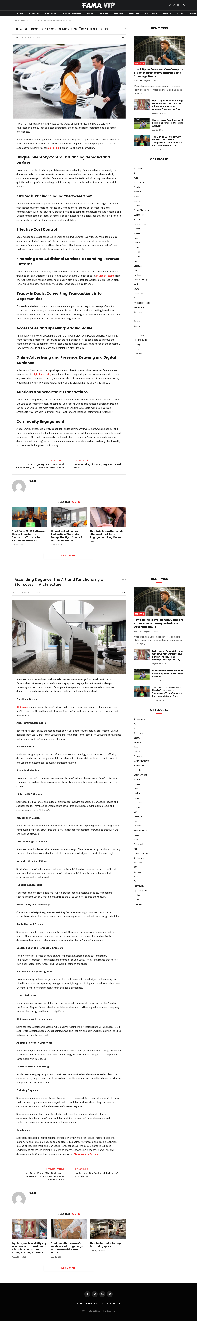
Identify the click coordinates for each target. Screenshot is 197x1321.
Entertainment (72, 13)
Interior (118, 13)
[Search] (183, 5)
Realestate (139, 307)
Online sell (138, 293)
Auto (136, 178)
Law (135, 261)
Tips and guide (140, 340)
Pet (135, 298)
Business (34, 13)
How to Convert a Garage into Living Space (105, 1245)
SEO (135, 316)
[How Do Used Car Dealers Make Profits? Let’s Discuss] (69, 81)
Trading (137, 344)
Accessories (139, 168)
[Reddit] (4, 154)
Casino (137, 201)
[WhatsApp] (4, 161)
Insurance (138, 252)
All (135, 173)
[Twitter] (4, 139)
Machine (137, 275)
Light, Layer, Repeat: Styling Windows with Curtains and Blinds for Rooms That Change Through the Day (167, 105)
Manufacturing (140, 279)
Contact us (113, 1303)
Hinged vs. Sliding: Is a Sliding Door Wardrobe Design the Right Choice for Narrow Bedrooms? (68, 536)
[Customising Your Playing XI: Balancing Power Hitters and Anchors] (142, 123)
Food (136, 238)
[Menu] (13, 5)
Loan (136, 270)
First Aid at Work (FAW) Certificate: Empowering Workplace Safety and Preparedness (44, 1176)
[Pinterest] (4, 146)
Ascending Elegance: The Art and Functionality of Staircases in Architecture (40, 466)
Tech (180, 13)
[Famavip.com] (98, 5)
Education (138, 219)
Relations (151, 13)
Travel (136, 349)
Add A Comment (69, 556)
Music (90, 13)
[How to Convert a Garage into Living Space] (108, 1229)
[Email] (4, 169)
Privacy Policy (95, 1303)
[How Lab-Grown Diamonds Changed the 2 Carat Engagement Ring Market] (108, 517)
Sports (167, 13)
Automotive (139, 182)
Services (137, 321)
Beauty (137, 187)
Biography (51, 13)
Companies (139, 205)
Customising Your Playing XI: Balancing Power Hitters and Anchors (167, 123)
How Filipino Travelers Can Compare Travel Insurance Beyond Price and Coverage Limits (158, 73)
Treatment (138, 353)
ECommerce (139, 215)
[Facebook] (4, 131)
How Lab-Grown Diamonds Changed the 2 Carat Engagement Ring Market (106, 534)
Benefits (139, 63)
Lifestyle (134, 13)
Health (104, 13)
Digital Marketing (141, 210)
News (123, 37)
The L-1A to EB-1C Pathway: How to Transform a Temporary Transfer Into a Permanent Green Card (28, 536)
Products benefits (142, 303)
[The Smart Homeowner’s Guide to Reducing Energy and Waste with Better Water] (68, 1229)
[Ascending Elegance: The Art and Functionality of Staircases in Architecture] (69, 637)
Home (20, 13)
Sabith (18, 37)
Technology (139, 335)
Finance (137, 233)
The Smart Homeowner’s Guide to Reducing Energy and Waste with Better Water (67, 1248)
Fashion (137, 228)
